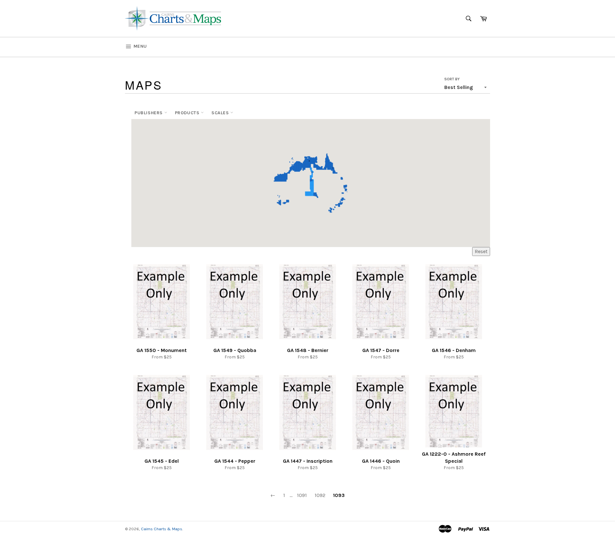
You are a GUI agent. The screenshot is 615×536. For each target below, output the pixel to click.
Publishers (149, 113)
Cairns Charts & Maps (161, 528)
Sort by (452, 79)
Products (188, 113)
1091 (302, 495)
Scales (220, 113)
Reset (481, 251)
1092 (320, 495)
